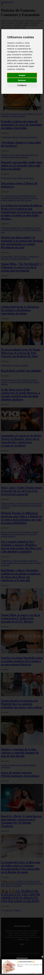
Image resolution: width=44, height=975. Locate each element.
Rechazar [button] (22, 80)
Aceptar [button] (22, 75)
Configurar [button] (22, 85)
